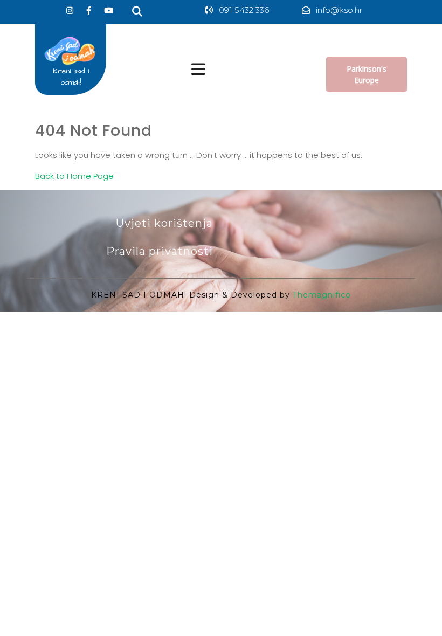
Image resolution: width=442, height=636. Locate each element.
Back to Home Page (74, 176)
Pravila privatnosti (159, 251)
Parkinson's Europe (366, 74)
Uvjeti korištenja (164, 223)
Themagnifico (320, 295)
